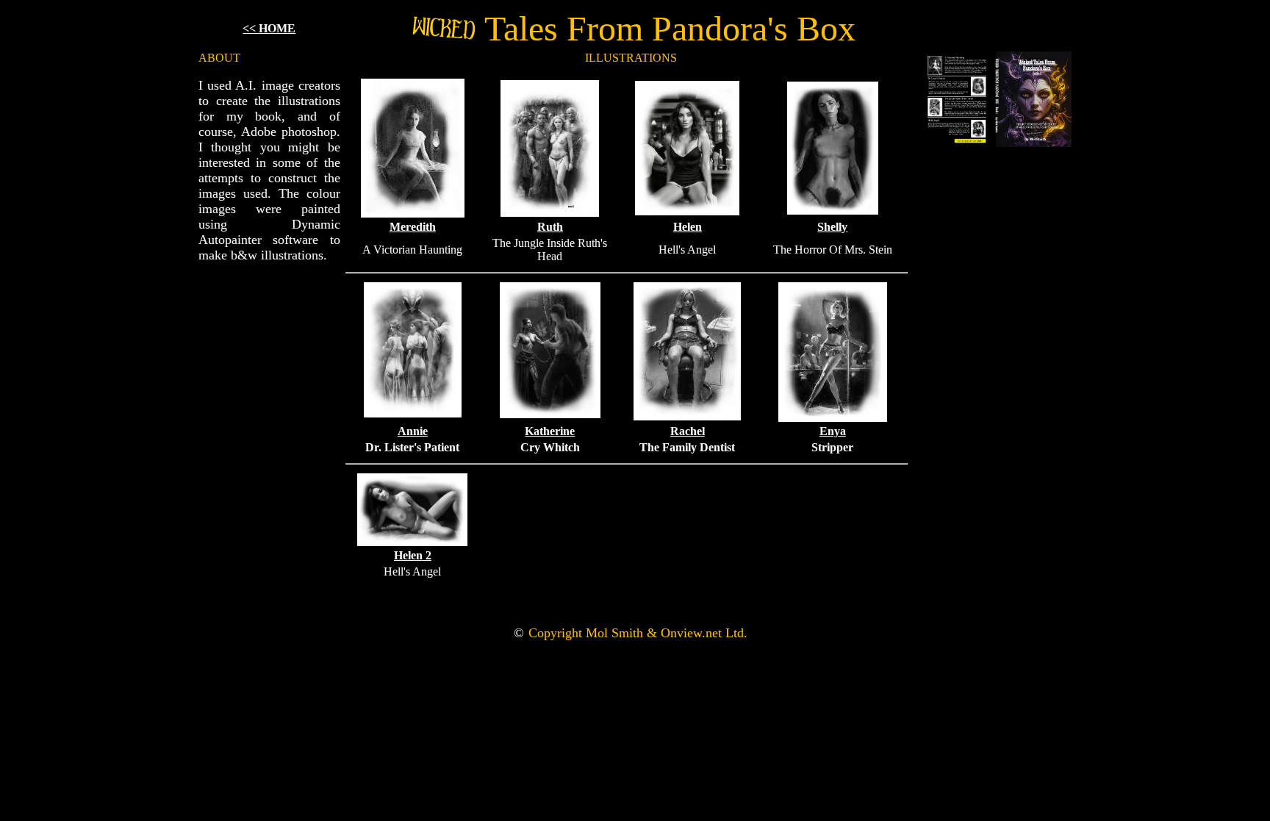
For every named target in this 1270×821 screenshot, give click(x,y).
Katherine (550, 431)
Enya (832, 431)
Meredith (413, 227)
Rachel (687, 431)
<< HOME (269, 28)
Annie (413, 431)
